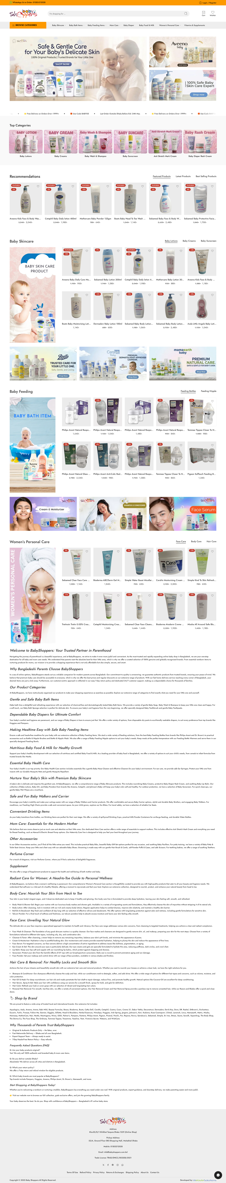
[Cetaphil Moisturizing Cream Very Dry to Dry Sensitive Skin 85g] (108, 606)
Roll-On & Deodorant (21, 910)
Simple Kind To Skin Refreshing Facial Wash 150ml (202, 580)
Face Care (181, 541)
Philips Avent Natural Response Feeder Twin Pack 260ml (76, 430)
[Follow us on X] (103, 1165)
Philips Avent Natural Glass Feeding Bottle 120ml (76, 474)
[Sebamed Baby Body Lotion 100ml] (139, 305)
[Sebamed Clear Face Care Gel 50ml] (76, 562)
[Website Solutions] (204, 1180)
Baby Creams (189, 241)
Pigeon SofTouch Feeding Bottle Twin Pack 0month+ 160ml (202, 474)
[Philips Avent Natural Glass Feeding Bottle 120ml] (76, 456)
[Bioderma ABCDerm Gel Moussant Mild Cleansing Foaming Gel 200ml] (108, 562)
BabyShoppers (41, 650)
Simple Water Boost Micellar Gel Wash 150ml (139, 580)
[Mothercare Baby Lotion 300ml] (170, 261)
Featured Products (162, 176)
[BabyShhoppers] (113, 1120)
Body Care (196, 541)
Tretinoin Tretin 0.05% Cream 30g (76, 624)
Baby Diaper (129, 25)
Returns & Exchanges (115, 1172)
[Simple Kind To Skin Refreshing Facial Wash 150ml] (202, 562)
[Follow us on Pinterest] (113, 1165)
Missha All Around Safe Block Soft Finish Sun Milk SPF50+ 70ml (202, 624)
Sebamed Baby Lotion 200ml (108, 279)
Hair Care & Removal (25, 962)
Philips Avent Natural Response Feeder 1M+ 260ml (107, 430)
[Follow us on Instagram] (117, 1165)
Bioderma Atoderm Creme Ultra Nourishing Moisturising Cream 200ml (170, 624)
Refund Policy (85, 1172)
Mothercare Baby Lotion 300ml (170, 279)
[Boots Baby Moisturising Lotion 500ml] (76, 305)
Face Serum (17, 943)
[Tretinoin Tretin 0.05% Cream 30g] (76, 606)
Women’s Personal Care (169, 25)
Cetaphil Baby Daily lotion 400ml (60, 218)
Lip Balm (16, 949)
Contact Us (154, 1172)
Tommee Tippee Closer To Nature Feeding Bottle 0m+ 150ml (170, 474)
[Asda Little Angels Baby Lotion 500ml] (202, 305)
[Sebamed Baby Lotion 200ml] (108, 261)
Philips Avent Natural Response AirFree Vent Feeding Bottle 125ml (139, 474)
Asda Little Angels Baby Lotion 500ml (202, 323)
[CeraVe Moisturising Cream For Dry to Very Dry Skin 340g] (170, 562)
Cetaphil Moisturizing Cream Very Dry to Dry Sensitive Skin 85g (107, 624)
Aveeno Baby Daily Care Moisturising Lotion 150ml (76, 279)
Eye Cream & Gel (19, 946)
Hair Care (211, 541)
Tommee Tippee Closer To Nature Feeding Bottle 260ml (202, 430)
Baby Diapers (39, 714)
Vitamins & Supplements (194, 25)
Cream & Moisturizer (21, 940)
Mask (23, 979)
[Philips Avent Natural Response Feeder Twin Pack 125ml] (139, 412)
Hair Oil (15, 979)
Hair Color (16, 985)
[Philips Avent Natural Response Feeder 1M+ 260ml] (108, 412)
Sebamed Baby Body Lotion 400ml (170, 323)
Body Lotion (17, 907)
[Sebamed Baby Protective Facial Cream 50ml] (200, 199)
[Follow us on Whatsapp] (122, 1165)
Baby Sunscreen (208, 241)
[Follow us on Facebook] (108, 1165)
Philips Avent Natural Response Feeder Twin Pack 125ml (139, 430)
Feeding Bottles (188, 391)
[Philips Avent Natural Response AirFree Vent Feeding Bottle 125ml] (139, 456)
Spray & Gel (28, 982)
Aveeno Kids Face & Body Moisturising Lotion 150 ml (202, 279)
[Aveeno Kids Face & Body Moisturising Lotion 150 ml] (202, 261)
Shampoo (16, 973)
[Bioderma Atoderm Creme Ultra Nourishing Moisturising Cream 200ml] (170, 606)
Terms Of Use (72, 1172)
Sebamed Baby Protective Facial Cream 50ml (200, 218)
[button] (218, 1175)
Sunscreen (16, 952)
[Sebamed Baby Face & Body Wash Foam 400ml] (165, 199)
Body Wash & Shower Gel (23, 904)
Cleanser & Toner (19, 937)
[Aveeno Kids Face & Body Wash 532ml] (26, 199)
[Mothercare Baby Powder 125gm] (96, 199)
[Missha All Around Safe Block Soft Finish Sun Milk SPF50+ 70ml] (202, 606)
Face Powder (17, 955)
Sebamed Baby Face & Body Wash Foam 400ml (165, 218)
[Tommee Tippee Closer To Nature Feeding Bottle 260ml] (202, 412)
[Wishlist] (38, 186)
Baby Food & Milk (146, 25)
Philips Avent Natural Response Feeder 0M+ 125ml (170, 430)
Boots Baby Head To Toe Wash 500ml (130, 218)
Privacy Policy (98, 1172)
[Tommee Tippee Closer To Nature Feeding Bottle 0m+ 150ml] (170, 456)
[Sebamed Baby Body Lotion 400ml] (170, 305)
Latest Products (183, 176)
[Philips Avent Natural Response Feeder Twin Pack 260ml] (76, 412)
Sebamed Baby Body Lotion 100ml (139, 323)
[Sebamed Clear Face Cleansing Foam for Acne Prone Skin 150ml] (139, 606)
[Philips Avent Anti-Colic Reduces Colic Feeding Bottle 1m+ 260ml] (108, 456)
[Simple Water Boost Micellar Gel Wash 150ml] (139, 562)
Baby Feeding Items (96, 25)
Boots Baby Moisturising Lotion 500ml (76, 323)
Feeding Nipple (208, 391)
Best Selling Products (206, 176)
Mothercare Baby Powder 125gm (95, 218)
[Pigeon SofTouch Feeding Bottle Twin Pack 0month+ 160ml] (202, 456)
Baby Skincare (58, 25)
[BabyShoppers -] (23, 13)
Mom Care (114, 25)
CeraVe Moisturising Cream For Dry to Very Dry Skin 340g (170, 580)
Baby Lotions (171, 241)
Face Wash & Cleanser (21, 931)
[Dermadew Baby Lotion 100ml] (108, 305)
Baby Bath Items (76, 25)
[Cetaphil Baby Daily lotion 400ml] (61, 199)
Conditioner (27, 973)
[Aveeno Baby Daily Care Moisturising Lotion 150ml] (76, 261)
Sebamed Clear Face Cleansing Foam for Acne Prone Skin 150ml (139, 624)
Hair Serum (17, 982)
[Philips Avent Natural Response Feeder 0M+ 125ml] (170, 412)
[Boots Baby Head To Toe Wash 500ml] (130, 199)
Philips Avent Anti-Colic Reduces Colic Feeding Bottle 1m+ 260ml (107, 474)
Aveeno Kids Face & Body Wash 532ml (26, 218)
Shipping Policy (132, 1172)
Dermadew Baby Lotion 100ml (108, 323)
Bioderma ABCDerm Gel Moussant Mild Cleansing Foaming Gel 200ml (107, 580)
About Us (144, 1172)
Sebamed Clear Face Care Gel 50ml (76, 580)
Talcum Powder (18, 913)
